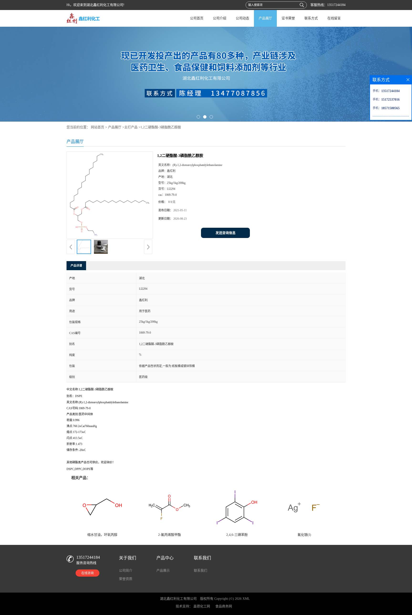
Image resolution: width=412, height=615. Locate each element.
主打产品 (131, 127)
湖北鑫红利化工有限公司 (178, 598)
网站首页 (97, 127)
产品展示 (163, 570)
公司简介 (125, 570)
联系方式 (311, 18)
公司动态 (242, 18)
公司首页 (196, 18)
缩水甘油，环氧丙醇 (102, 535)
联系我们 (200, 570)
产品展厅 (265, 18)
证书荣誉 (288, 18)
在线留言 (334, 18)
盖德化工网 (201, 606)
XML (246, 598)
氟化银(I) (304, 535)
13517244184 (336, 5)
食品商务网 (223, 606)
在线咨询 (87, 573)
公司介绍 (219, 18)
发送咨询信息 (226, 233)
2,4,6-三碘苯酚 (237, 535)
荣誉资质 (125, 579)
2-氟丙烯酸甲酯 (169, 535)
